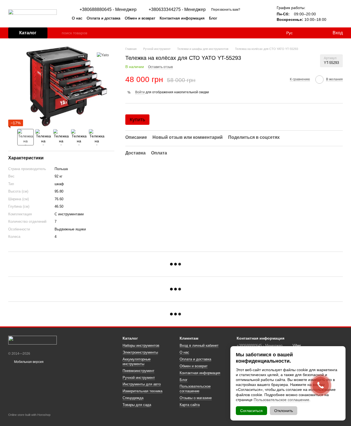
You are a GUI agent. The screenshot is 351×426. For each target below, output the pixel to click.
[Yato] (102, 55)
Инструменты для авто (142, 384)
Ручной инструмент (139, 378)
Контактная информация (182, 18)
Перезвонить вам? (225, 10)
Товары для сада (137, 405)
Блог (213, 18)
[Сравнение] (305, 33)
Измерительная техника (142, 391)
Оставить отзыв (160, 67)
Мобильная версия (28, 362)
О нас (77, 18)
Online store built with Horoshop (29, 414)
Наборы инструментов (141, 345)
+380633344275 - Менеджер (177, 9)
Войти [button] (140, 92)
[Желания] (316, 33)
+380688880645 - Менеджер (108, 9)
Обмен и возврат (140, 18)
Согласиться (251, 410)
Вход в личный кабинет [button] (199, 345)
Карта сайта (190, 405)
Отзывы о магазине (196, 398)
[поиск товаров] (57, 33)
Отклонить (283, 410)
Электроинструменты (140, 352)
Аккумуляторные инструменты (137, 361)
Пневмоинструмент (138, 371)
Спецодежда (133, 398)
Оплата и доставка (103, 18)
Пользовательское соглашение (195, 388)
